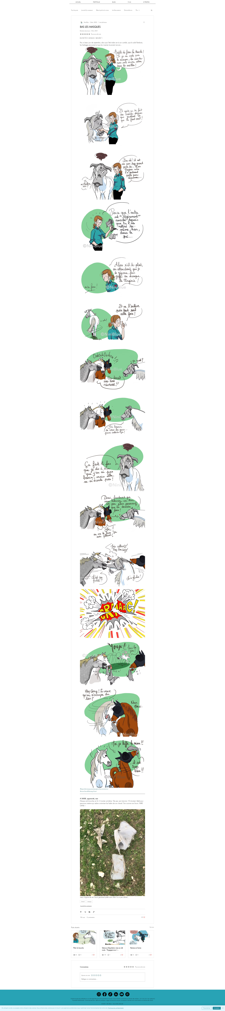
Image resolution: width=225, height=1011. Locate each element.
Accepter (216, 1008)
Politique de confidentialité (115, 1008)
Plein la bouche (78, 948)
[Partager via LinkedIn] (89, 912)
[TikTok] (110, 994)
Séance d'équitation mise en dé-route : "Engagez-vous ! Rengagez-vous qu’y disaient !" (112, 949)
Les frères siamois (116, 10)
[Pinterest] (127, 994)
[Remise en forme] (141, 937)
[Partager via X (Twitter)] (85, 912)
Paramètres (206, 1008)
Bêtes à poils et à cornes (102, 10)
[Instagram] (99, 994)
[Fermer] (223, 1008)
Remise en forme (135, 948)
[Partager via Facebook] (81, 912)
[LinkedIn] (116, 994)
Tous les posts (74, 10)
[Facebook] (104, 994)
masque (89, 901)
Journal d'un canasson (87, 10)
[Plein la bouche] (84, 937)
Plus (137, 10)
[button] (151, 10)
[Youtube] (122, 994)
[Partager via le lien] (94, 912)
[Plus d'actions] (144, 22)
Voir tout (152, 927)
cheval (82, 901)
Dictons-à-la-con (128, 10)
